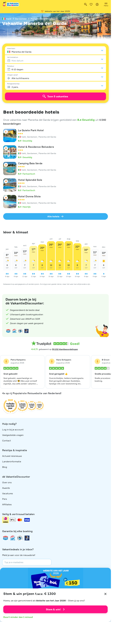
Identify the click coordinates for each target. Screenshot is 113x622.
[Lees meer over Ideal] (20, 331)
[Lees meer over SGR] (14, 331)
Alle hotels (53, 216)
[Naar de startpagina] (11, 4)
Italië (8, 18)
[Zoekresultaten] (85, 4)
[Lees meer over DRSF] (26, 331)
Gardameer (21, 18)
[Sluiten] (105, 594)
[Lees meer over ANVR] (8, 331)
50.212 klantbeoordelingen (65, 349)
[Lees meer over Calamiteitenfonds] (20, 538)
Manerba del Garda (40, 18)
